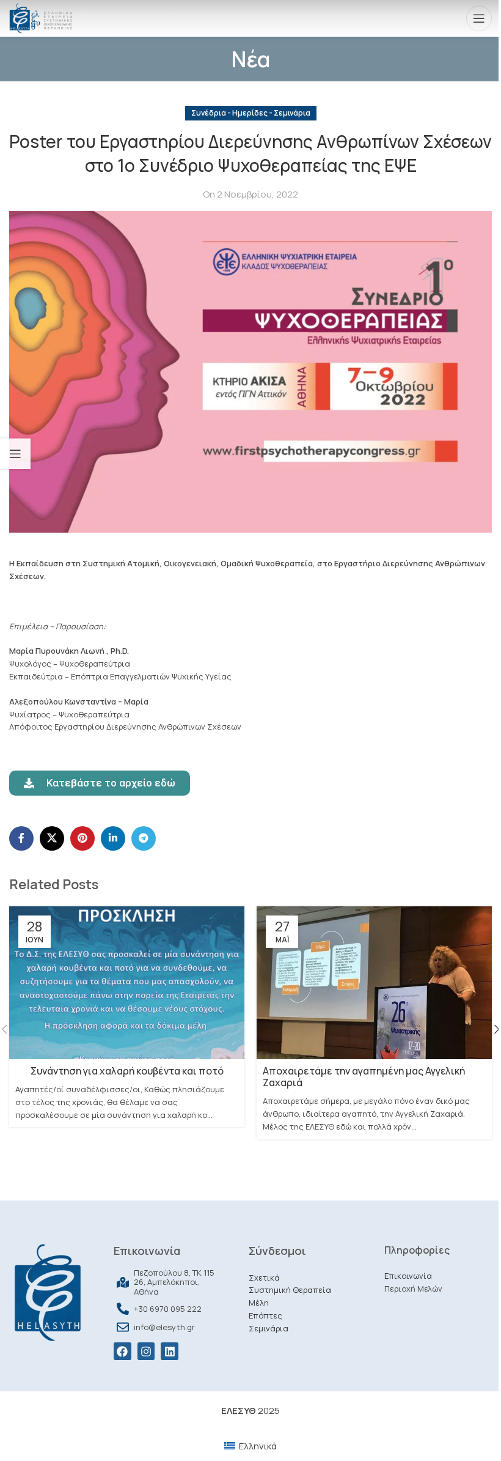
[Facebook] (122, 1351)
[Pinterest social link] (82, 838)
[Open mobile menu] (479, 18)
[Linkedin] (169, 1351)
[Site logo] (40, 17)
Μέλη (259, 1302)
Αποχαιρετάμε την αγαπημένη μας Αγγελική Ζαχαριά (364, 1076)
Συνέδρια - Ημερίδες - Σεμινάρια (250, 113)
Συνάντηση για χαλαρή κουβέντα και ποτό (127, 1071)
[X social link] (52, 838)
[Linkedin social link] (113, 838)
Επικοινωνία (408, 1275)
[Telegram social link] (143, 838)
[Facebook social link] (21, 838)
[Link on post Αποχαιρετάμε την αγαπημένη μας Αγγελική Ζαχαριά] (374, 982)
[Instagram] (146, 1351)
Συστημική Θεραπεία (290, 1289)
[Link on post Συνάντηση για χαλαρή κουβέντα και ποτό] (126, 982)
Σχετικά (264, 1277)
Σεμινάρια (268, 1328)
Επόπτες (265, 1315)
